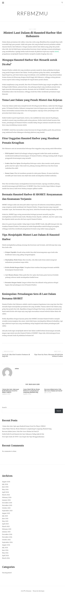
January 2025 (6, 532)
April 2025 (5, 524)
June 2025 (5, 518)
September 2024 (7, 542)
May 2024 (5, 553)
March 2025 (6, 526)
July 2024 (5, 547)
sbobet (57, 51)
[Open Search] (62, 2)
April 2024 (5, 555)
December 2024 (7, 534)
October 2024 (6, 539)
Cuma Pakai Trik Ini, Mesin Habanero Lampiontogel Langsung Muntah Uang (27, 429)
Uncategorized (7, 573)
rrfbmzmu (32, 13)
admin (17, 368)
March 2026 (6, 495)
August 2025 (6, 513)
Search (4, 407)
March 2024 (6, 558)
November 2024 (7, 537)
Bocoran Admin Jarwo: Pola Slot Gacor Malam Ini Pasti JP (20, 431)
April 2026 (5, 492)
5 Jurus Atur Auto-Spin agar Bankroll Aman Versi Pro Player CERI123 (24, 426)
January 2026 (6, 500)
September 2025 (7, 510)
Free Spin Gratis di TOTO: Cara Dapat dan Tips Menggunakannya (23, 437)
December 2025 (7, 503)
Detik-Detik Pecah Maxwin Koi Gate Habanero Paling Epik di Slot (23, 434)
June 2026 (5, 487)
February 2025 (6, 529)
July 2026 (5, 484)
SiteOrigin (41, 591)
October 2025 (6, 508)
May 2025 (5, 521)
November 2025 (7, 505)
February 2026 (6, 497)
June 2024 (5, 550)
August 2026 (6, 482)
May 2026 (5, 489)
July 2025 (5, 516)
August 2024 (6, 545)
